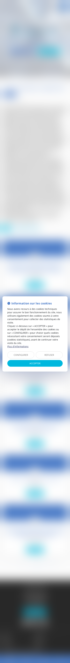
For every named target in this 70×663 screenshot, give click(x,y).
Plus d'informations (17, 346)
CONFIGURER (21, 354)
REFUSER (49, 354)
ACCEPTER (35, 363)
